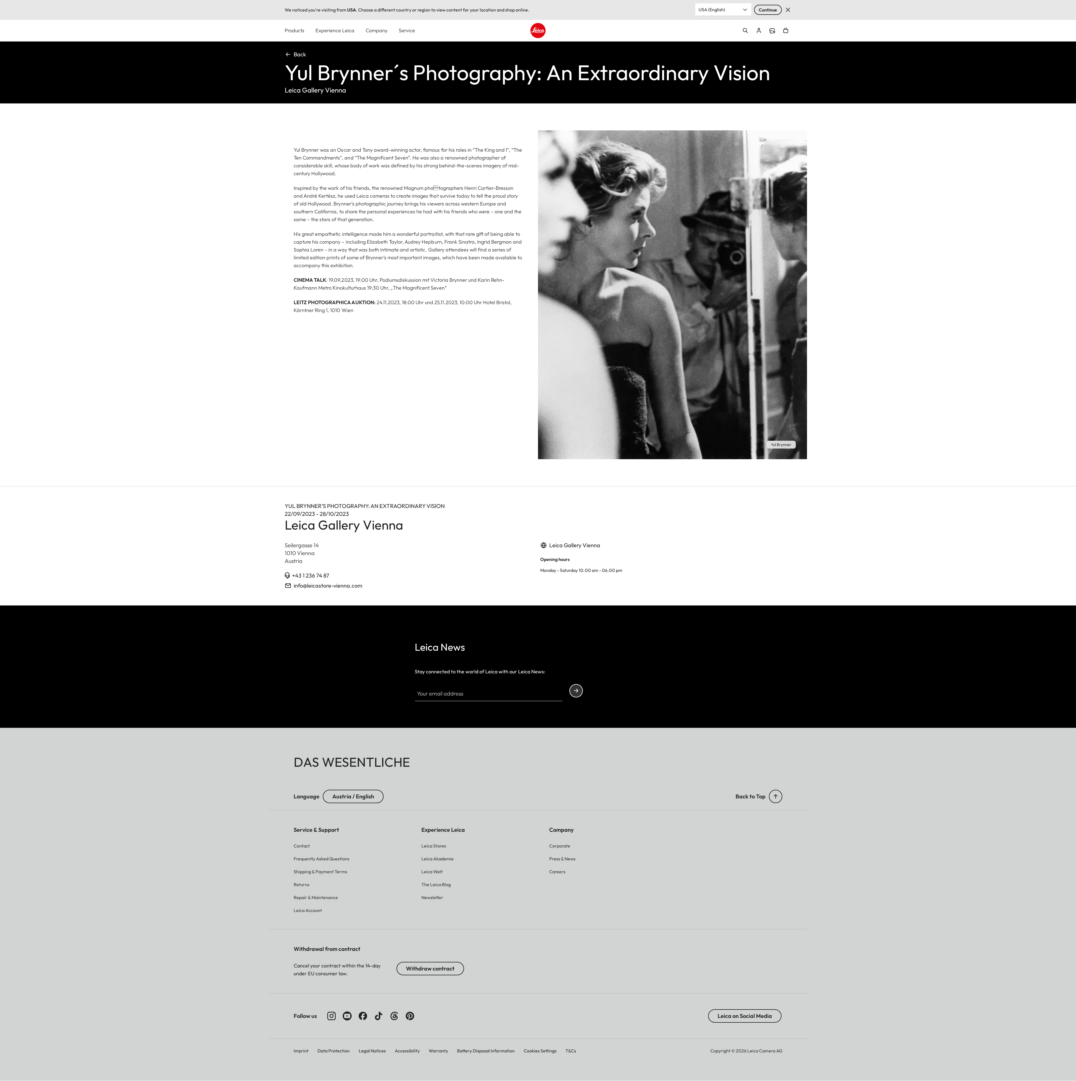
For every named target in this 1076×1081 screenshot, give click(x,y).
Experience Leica (335, 30)
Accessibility (407, 1051)
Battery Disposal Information (486, 1051)
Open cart (785, 30)
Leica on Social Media (745, 1015)
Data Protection (333, 1051)
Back (300, 54)
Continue (768, 10)
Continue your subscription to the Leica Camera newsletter (576, 690)
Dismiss (788, 9)
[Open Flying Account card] (758, 30)
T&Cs (570, 1051)
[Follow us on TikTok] (378, 1016)
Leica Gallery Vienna (574, 545)
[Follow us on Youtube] (347, 1016)
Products (294, 30)
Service (407, 30)
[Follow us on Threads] (394, 1016)
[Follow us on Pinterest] (410, 1016)
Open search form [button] (745, 30)
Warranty (438, 1051)
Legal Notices (372, 1051)
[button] (775, 796)
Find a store (772, 31)
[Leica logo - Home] (538, 30)
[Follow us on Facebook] (362, 1016)
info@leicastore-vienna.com (328, 585)
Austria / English (353, 796)
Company (377, 30)
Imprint (301, 1051)
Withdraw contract (430, 968)
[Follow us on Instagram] (331, 1016)
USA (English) (712, 9)
